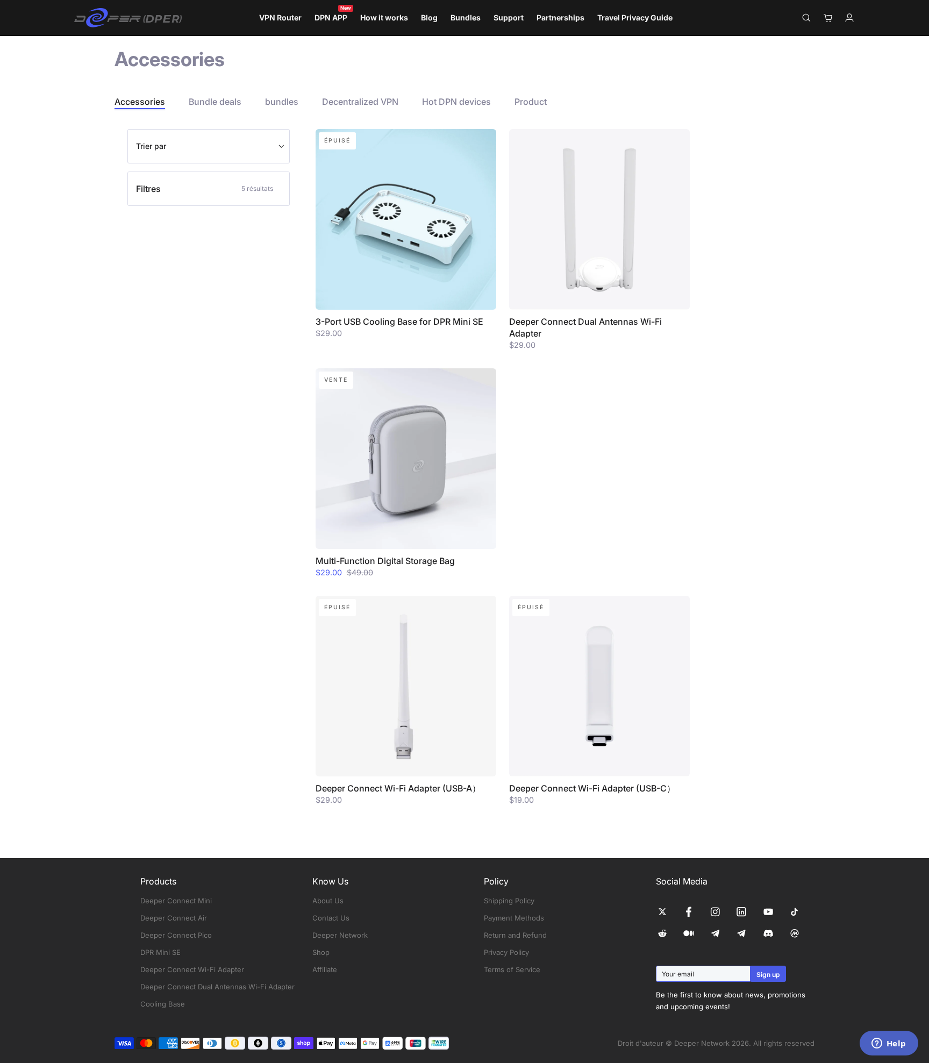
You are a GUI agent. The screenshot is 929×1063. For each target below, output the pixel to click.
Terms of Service (512, 969)
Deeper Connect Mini (176, 900)
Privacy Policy (506, 952)
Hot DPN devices (456, 101)
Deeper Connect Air (173, 918)
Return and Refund (515, 935)
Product (530, 101)
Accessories (140, 101)
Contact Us (330, 918)
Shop (321, 952)
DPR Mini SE (160, 952)
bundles (281, 101)
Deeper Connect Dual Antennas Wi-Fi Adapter (217, 986)
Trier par (151, 146)
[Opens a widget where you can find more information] (888, 1044)
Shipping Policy (509, 900)
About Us (328, 900)
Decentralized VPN (360, 101)
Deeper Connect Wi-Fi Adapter (192, 969)
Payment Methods (514, 918)
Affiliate (324, 969)
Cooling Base (162, 1004)
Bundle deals (215, 101)
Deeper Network (340, 935)
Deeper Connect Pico (176, 935)
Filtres (204, 188)
